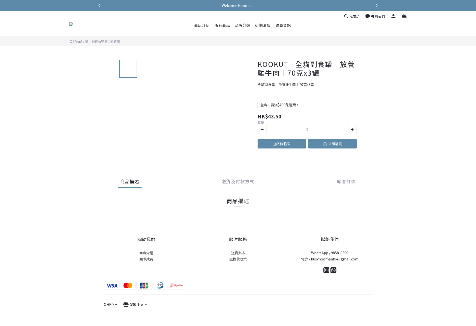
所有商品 (222, 25)
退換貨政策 (238, 258)
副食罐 (115, 41)
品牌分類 (242, 25)
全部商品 (75, 41)
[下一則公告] (377, 5)
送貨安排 (238, 252)
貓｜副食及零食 (96, 41)
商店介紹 (201, 25)
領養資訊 (283, 25)
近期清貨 (262, 25)
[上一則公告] (99, 5)
